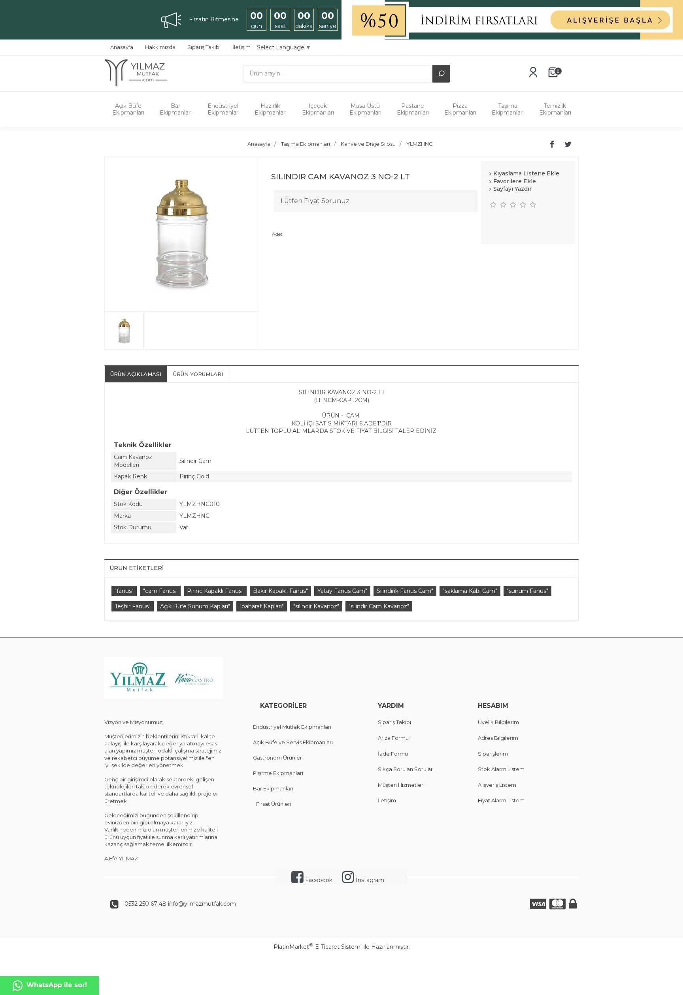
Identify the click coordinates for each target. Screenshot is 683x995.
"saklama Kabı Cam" (470, 590)
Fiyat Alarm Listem (501, 800)
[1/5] (493, 204)
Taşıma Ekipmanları (508, 109)
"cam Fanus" (160, 590)
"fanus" (124, 590)
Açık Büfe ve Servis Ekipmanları (293, 742)
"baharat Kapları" (262, 606)
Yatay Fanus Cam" (342, 590)
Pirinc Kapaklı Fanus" (215, 590)
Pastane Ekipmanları (413, 109)
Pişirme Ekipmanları (278, 773)
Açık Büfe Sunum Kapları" (195, 606)
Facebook (318, 880)
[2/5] (498, 204)
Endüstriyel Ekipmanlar (223, 109)
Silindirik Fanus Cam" (405, 590)
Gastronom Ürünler (277, 757)
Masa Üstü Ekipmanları (365, 109)
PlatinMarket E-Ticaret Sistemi (318, 946)
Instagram (369, 880)
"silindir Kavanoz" (316, 606)
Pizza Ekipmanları (460, 109)
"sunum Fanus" (527, 590)
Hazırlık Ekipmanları (271, 109)
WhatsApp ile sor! (56, 985)
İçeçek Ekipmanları (318, 109)
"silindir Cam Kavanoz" (379, 606)
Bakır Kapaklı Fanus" (280, 590)
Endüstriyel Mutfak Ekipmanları (292, 727)
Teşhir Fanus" (133, 606)
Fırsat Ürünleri (273, 804)
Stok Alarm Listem (501, 769)
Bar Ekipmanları (176, 109)
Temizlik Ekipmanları (555, 109)
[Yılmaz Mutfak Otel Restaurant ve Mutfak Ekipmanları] (139, 87)
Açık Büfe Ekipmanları (128, 109)
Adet (277, 234)
